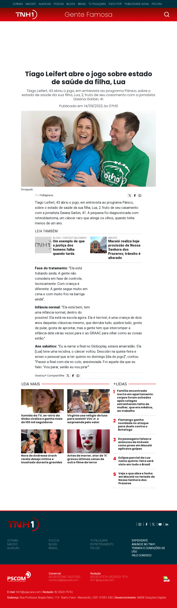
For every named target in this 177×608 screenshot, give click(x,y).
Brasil (82, 4)
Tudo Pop (115, 4)
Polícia (59, 4)
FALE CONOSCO (141, 555)
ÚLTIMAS (12, 540)
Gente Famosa (89, 14)
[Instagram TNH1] (140, 524)
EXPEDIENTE (140, 540)
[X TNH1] (153, 524)
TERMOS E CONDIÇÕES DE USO (148, 549)
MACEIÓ (12, 544)
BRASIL (53, 548)
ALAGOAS (13, 548)
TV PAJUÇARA (99, 540)
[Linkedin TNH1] (167, 524)
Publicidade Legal (137, 4)
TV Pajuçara (97, 4)
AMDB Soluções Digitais (151, 597)
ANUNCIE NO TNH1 (143, 544)
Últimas (18, 4)
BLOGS (53, 544)
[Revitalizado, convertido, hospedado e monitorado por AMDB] (166, 578)
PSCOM (95, 548)
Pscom (157, 4)
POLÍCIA (54, 540)
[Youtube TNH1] (160, 524)
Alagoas (45, 4)
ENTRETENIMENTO (102, 544)
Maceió (31, 4)
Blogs (71, 4)
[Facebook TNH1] (146, 524)
